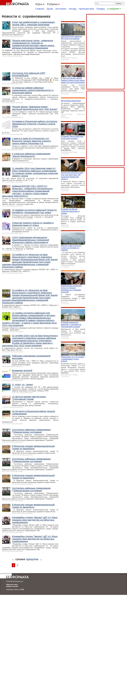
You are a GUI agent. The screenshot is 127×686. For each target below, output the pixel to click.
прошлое (32, 559)
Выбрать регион (12, 586)
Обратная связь (12, 584)
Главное (39, 9)
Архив (50, 9)
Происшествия (86, 9)
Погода (72, 9)
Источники (60, 9)
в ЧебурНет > (114, 9)
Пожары (100, 9)
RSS (22, 589)
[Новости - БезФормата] (15, 3)
